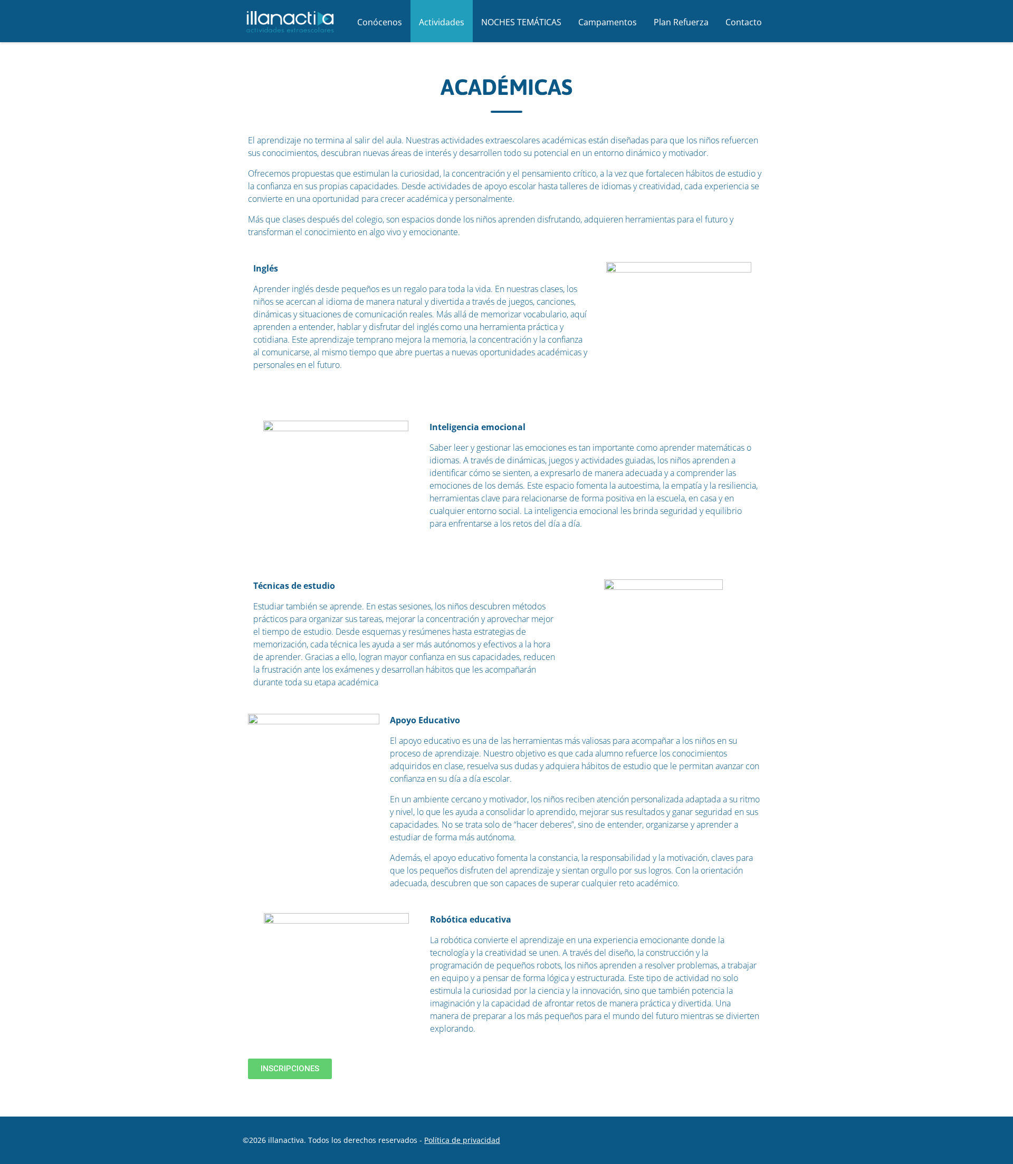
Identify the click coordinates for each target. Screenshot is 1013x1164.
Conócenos (379, 22)
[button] (290, 1069)
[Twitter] (734, 1140)
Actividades (441, 22)
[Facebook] (686, 1140)
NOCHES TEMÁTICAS (521, 22)
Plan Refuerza (681, 22)
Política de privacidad (462, 1140)
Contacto (743, 22)
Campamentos (607, 22)
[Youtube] (759, 1140)
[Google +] (710, 1140)
